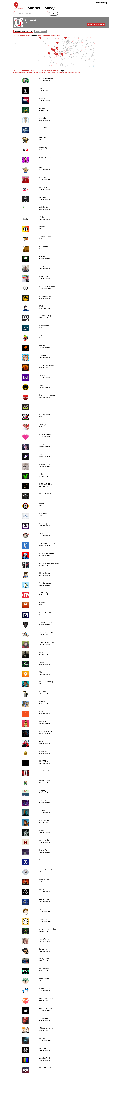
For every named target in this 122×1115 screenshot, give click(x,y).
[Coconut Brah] (55, 53)
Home (99, 3)
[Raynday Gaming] (52, 49)
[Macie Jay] (57, 48)
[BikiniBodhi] (56, 54)
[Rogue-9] (54, 50)
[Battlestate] (40, 37)
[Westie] (57, 43)
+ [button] (17, 39)
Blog (104, 3)
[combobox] (31, 13)
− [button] (17, 42)
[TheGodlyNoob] (49, 53)
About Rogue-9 (40, 31)
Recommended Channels (23, 31)
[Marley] (62, 54)
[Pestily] (65, 38)
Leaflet (92, 66)
